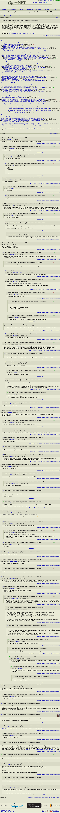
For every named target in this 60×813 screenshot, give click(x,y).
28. (3, 437)
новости (34, 2)
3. (3, 146)
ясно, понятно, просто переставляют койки (14, 65)
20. (6, 270)
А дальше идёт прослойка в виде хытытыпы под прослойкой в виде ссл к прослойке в (27, 110)
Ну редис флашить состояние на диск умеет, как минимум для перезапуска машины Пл (22, 128)
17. (5, 262)
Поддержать (49, 811)
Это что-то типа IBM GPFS (7, 82)
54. (1, 725)
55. (9, 301)
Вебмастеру (56, 811)
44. (5, 481)
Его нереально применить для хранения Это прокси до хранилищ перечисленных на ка (21, 77)
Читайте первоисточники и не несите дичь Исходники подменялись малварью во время (24, 51)
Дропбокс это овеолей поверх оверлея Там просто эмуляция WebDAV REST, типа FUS (22, 101)
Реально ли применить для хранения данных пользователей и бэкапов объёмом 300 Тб (20, 75)
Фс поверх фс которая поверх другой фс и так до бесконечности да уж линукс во (19, 99)
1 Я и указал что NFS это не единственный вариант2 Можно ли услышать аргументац (23, 70)
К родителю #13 (41, 330)
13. (3, 252)
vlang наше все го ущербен (8, 45)
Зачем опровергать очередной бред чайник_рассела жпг (18, 60)
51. (5, 353)
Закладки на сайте (5, 810)
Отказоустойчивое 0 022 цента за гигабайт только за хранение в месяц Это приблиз (21, 80)
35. (6, 163)
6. (1, 464)
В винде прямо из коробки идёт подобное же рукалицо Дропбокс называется (19, 100)
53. (1, 714)
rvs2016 (36, 89)
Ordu (41, 61)
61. (3, 454)
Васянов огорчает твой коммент (10, 85)
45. (3, 586)
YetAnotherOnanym (43, 57)
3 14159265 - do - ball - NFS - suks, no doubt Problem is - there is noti (20, 71)
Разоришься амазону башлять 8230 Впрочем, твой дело (15, 79)
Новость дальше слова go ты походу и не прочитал (14, 42)
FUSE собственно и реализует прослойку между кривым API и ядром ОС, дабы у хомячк (27, 108)
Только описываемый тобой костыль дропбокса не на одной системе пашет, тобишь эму (25, 104)
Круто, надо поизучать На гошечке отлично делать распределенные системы (18, 40)
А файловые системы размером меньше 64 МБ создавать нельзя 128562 (17, 89)
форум (40, 2)
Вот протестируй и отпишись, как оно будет (12, 97)
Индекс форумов (45, 797)
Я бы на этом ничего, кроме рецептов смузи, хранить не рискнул (17, 76)
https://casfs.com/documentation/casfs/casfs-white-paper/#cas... (41, 749)
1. (1, 137)
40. (3, 446)
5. (1, 410)
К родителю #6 (41, 498)
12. (1, 551)
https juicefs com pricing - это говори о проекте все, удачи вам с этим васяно (18, 120)
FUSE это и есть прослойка (15, 112)
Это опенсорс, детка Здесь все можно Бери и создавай (14, 90)
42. (1, 576)
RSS (56, 9)
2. (1, 242)
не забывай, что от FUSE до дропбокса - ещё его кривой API (20, 107)
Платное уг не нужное (7, 116)
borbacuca (17, 121)
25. (3, 568)
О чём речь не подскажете (9, 49)
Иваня (38, 40)
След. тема (58, 797)
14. (3, 473)
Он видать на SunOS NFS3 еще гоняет (14, 69)
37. (3, 542)
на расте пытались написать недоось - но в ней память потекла (17, 56)
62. (3, 694)
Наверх (47, 143)
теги (44, 2)
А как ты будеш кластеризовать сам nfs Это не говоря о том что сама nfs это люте (21, 67)
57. (5, 186)
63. (7, 625)
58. (6, 362)
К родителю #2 (41, 350)
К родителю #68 (41, 794)
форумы (4, 9)
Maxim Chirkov (55, 810)
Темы (49, 797)
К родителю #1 (41, 183)
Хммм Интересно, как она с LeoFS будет (10, 96)
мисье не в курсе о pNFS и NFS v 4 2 (12, 68)
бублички (33, 84)
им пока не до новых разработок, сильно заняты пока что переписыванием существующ (23, 63)
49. (1, 685)
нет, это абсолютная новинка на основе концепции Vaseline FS (16, 84)
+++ (37, 2)
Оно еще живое (7, 46)
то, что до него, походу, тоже (10, 43)
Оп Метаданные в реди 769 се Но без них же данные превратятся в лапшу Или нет (19, 125)
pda (43, 47)
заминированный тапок (49, 63)
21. (1, 559)
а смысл (4, 92)
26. (3, 521)
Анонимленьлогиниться (44, 123)
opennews (10, 22)
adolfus (44, 48)
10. (3, 420)
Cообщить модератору (55, 35)
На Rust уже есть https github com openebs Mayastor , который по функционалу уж (20, 66)
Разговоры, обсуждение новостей (12, 15)
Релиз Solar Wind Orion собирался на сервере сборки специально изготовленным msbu (23, 50)
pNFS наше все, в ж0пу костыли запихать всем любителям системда (16, 124)
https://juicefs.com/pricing (8, 728)
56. (6, 607)
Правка (47, 35)
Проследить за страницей (7, 811)
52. (7, 292)
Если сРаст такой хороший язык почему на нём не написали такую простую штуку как (21, 55)
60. (3, 203)
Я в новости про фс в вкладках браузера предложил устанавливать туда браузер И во (20, 119)
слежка (47, 9)
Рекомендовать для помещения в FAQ (34, 797)
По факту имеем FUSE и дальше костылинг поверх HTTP (19, 106)
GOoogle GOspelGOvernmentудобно (12, 44)
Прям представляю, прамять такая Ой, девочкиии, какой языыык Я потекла (21, 57)
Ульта (24, 69)
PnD (40, 125)
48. (3, 342)
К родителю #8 (41, 548)
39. (3, 177)
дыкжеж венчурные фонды (8, 121)
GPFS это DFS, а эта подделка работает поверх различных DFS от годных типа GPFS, (22, 87)
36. (3, 490)
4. (4, 155)
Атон (22, 44)
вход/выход (38, 9)
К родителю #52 (41, 321)
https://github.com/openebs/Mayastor (22, 346)
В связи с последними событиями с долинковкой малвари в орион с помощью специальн (22, 48)
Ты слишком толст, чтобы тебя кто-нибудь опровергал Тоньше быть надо (22, 61)
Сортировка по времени (52, 133)
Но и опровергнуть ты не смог (12, 59)
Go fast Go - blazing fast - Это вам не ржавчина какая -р (13, 54)
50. (1, 703)
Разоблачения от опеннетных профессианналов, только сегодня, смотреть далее (22, 58)
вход (46, 0)
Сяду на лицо (21, 85)
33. (6, 279)
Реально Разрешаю (6, 78)
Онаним (34, 76)
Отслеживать (57, 17)
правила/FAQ (13, 9)
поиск (21, 9)
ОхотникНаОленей (46, 128)
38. (5, 530)
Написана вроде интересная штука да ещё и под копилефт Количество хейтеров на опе (21, 114)
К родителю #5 (41, 434)
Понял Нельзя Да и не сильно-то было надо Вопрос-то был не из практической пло (21, 91)
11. (3, 429)
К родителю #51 (41, 389)
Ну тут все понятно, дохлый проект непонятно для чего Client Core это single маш (19, 118)
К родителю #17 (41, 289)
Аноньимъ (43, 119)
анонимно (43, 114)
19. (5, 324)
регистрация (50, 0)
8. (1, 511)
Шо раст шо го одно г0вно (8, 72)
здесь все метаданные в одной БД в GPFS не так (13, 86)
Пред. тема (53, 797)
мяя (17, 49)
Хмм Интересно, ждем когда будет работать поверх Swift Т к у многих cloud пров (19, 123)
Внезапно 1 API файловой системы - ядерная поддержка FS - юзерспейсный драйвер (23, 103)
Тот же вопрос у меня (7, 127)
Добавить (43, 811)
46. (5, 596)
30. (6, 333)
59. (6, 195)
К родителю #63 (41, 653)
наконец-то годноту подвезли (8, 95)
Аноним (28, 42)
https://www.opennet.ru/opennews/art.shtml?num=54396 (22, 33)
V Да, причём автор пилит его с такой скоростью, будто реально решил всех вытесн (23, 47)
